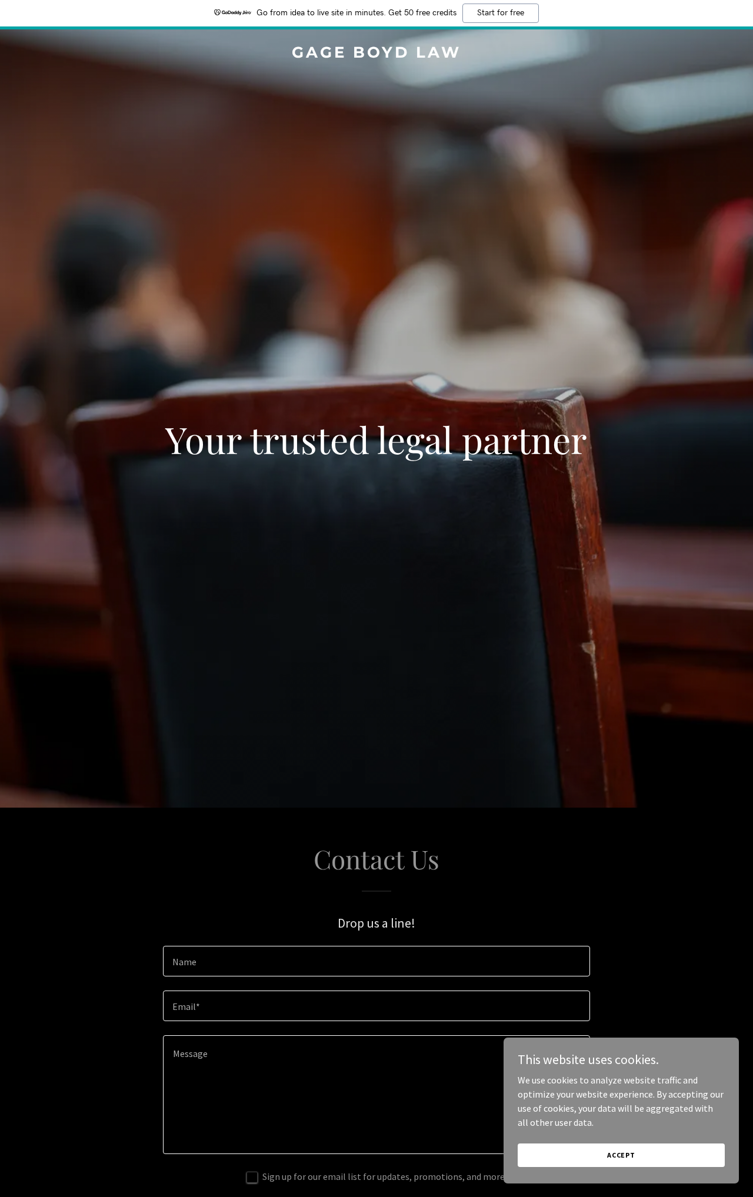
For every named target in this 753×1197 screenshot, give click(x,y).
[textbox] (376, 961)
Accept (621, 1155)
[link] (377, 54)
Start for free (500, 13)
